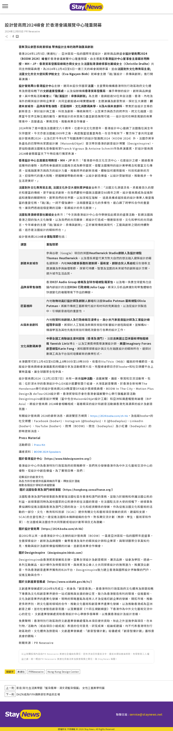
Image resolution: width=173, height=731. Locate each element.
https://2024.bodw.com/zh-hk (109, 416)
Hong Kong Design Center (63, 671)
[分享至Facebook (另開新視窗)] (13, 36)
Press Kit (39, 444)
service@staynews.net (146, 714)
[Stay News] (22, 714)
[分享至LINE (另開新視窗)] (17, 36)
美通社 (21, 671)
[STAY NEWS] (86, 7)
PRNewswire (36, 671)
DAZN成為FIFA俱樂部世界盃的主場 (38, 694)
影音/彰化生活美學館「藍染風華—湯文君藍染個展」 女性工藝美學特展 (60, 688)
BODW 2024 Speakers (47, 451)
